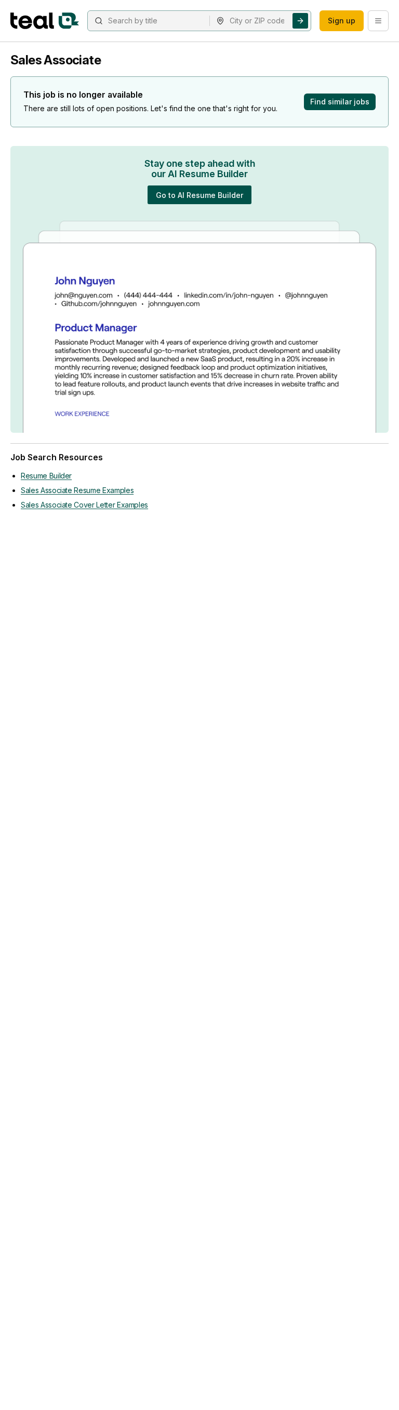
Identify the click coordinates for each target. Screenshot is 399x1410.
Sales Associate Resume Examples (77, 490)
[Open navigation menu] (378, 20)
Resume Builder (46, 475)
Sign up (341, 20)
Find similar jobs (339, 101)
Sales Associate (55, 60)
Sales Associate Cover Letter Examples (84, 504)
